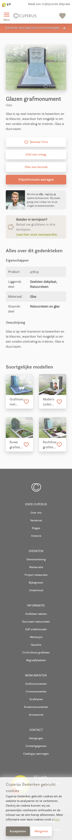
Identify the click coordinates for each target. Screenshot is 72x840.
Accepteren (18, 831)
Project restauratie (36, 575)
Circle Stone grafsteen (36, 652)
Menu (6, 16)
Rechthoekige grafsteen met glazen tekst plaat (49, 445)
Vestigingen (36, 738)
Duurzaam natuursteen (36, 621)
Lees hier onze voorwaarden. (37, 234)
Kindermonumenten (36, 707)
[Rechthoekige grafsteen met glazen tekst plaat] (52, 427)
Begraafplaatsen (36, 660)
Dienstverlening (36, 559)
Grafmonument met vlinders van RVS (16, 402)
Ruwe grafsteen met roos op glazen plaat (16, 445)
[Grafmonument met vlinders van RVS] (19, 384)
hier (56, 819)
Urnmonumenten (36, 691)
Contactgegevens (36, 746)
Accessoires (36, 714)
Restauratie (36, 567)
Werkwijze (36, 637)
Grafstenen (36, 699)
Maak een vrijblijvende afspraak (49, 4)
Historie (36, 536)
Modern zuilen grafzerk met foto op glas (49, 402)
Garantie (36, 644)
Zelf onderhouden (36, 629)
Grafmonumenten (36, 683)
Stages (36, 528)
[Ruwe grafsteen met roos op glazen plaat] (19, 427)
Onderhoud (36, 590)
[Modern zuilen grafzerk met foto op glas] (52, 384)
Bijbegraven (36, 582)
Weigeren (41, 831)
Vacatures (36, 520)
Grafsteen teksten (36, 614)
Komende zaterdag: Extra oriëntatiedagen (36, 28)
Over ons (36, 512)
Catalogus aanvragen (36, 753)
